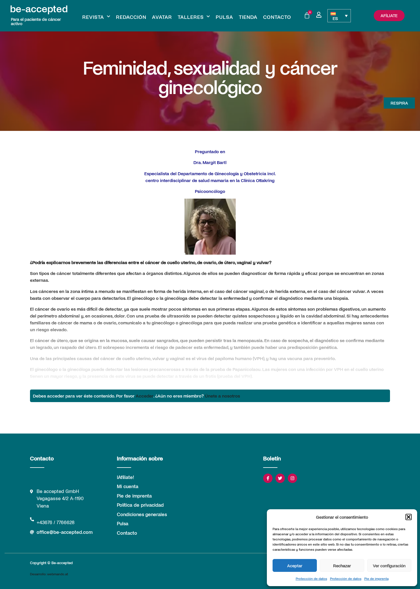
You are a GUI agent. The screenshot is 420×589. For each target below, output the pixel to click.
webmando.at (57, 574)
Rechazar (342, 565)
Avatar (162, 17)
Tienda (248, 17)
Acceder (144, 395)
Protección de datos (311, 578)
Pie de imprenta (376, 578)
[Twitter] (280, 478)
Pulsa (224, 17)
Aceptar (294, 565)
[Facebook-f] (268, 478)
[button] (408, 517)
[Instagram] (292, 478)
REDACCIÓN (131, 17)
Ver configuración (389, 565)
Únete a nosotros (222, 395)
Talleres (191, 17)
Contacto (277, 17)
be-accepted (39, 8)
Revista (93, 17)
